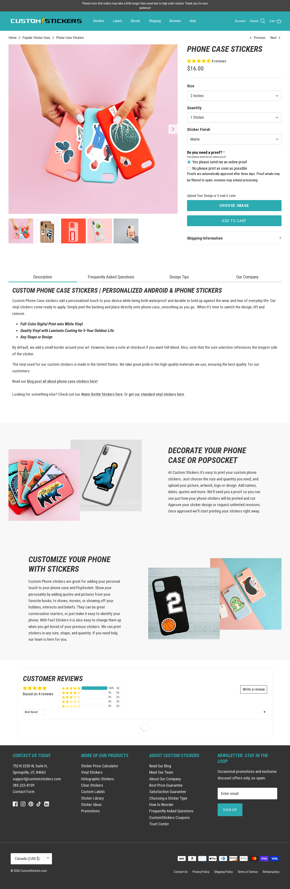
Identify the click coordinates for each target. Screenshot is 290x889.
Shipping (155, 21)
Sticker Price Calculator (99, 765)
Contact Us (181, 872)
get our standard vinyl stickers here (156, 394)
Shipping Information (205, 238)
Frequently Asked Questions (171, 811)
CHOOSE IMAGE (234, 205)
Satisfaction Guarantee (167, 791)
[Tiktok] (38, 804)
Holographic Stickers (97, 778)
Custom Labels (93, 791)
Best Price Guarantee (166, 785)
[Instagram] (23, 804)
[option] (93, 129)
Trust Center (159, 823)
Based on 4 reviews (38, 693)
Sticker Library (92, 798)
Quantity (194, 107)
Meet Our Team (161, 772)
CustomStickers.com (33, 871)
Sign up (230, 810)
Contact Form (24, 791)
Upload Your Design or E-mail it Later (211, 196)
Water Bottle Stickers (98, 394)
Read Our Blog (160, 765)
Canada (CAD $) (27, 858)
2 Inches (197, 95)
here (118, 394)
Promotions (90, 811)
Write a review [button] (254, 689)
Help (193, 21)
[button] (199, 61)
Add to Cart (234, 220)
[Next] (173, 129)
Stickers (98, 21)
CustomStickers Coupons (169, 817)
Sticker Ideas (91, 804)
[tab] (42, 277)
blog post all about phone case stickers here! (62, 381)
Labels (117, 21)
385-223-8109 (23, 785)
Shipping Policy (223, 872)
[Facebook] (15, 804)
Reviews (175, 21)
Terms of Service (248, 872)
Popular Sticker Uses (36, 38)
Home (12, 38)
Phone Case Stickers (70, 38)
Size (190, 85)
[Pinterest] (30, 804)
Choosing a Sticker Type (168, 798)
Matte (195, 139)
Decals (135, 21)
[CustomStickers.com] (45, 21)
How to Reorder (161, 804)
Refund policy (271, 872)
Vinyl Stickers (92, 772)
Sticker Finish (198, 129)
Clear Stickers (92, 785)
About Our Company (165, 778)
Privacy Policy (201, 872)
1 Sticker (197, 117)
